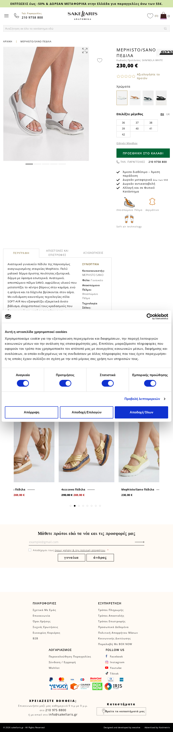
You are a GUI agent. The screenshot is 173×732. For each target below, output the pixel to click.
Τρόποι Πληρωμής (110, 610)
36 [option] (123, 122)
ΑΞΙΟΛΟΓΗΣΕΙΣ (93, 253)
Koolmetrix (164, 727)
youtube (116, 668)
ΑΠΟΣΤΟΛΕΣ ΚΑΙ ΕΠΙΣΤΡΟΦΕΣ (57, 253)
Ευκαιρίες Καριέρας (46, 632)
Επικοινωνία (41, 615)
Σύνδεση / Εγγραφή (62, 662)
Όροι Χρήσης (42, 621)
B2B (35, 638)
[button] (70, 506)
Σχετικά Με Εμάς (44, 610)
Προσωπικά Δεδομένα (113, 627)
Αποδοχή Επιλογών (86, 412)
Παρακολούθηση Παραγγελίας (70, 656)
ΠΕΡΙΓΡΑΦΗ (21, 253)
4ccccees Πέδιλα (73, 489)
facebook (116, 656)
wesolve (136, 727)
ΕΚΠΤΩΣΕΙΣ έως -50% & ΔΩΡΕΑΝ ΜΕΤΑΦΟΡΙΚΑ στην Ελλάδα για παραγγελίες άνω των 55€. (86, 4)
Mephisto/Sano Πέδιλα (137, 489)
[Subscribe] (146, 544)
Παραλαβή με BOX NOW (115, 644)
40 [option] (137, 128)
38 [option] (151, 122)
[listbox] (143, 128)
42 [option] (123, 134)
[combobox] (86, 28)
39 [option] (123, 128)
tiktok (114, 673)
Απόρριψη (31, 412)
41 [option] (151, 128)
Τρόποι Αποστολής (111, 615)
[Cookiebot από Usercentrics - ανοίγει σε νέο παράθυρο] (149, 316)
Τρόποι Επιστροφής (111, 621)
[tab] (21, 253)
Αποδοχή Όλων (141, 412)
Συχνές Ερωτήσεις (45, 627)
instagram (117, 662)
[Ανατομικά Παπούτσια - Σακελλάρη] (82, 15)
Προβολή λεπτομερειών (142, 399)
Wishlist (54, 668)
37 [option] (137, 122)
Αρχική (7, 41)
